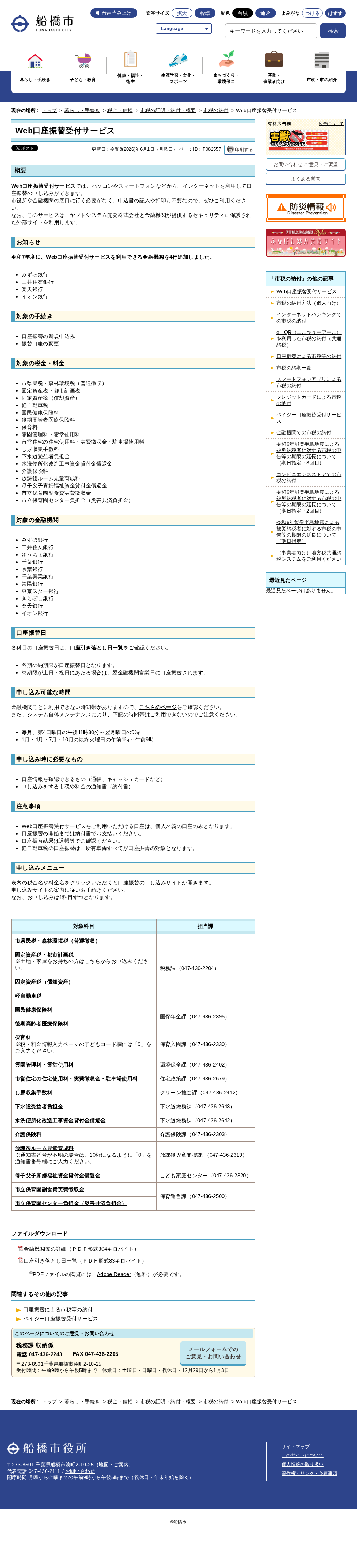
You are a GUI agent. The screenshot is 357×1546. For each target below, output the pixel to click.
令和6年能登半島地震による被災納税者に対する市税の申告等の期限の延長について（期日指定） (308, 532)
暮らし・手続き (82, 110)
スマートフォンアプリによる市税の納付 (308, 382)
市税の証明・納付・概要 (168, 110)
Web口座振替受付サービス (306, 291)
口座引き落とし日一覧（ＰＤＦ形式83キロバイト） (85, 1261)
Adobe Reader (114, 1274)
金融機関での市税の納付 (304, 432)
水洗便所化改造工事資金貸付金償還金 (60, 1120)
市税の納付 (216, 110)
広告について (331, 123)
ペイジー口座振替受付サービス (60, 1318)
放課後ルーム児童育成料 (44, 1148)
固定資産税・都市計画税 (44, 955)
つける (312, 13)
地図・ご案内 (114, 1464)
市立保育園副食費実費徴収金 (49, 1189)
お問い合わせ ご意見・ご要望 (306, 164)
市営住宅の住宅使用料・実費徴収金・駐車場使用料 (76, 1079)
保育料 (23, 1037)
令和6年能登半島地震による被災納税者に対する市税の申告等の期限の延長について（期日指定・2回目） (308, 502)
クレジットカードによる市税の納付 (308, 400)
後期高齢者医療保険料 (41, 1023)
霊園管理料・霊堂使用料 (44, 1065)
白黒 (242, 13)
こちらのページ (158, 707)
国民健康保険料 (33, 1010)
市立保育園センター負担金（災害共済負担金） (71, 1203)
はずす (335, 13)
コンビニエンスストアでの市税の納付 (308, 477)
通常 (265, 13)
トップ (49, 110)
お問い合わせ (80, 1471)
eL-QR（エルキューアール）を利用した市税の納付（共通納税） (309, 339)
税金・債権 (120, 110)
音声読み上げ (117, 12)
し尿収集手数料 (33, 1092)
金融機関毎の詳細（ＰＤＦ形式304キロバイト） (81, 1249)
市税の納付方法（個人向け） (308, 303)
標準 (205, 13)
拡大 (182, 13)
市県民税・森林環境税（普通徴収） (57, 941)
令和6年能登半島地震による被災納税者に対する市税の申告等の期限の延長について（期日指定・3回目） (308, 454)
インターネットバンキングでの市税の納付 (308, 317)
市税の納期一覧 (293, 367)
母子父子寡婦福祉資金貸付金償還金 (57, 1175)
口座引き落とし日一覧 (96, 647)
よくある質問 (305, 178)
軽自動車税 (28, 996)
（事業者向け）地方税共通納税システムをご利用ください (308, 556)
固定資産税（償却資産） (44, 982)
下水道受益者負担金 (39, 1106)
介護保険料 (28, 1134)
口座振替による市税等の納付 (58, 1309)
